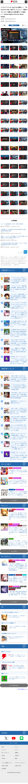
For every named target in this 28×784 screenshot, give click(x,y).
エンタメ (4, 749)
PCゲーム (8, 258)
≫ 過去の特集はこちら (22, 689)
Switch (3, 755)
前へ (5, 25)
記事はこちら (14, 25)
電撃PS (16, 752)
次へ (23, 25)
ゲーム (10, 257)
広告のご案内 (5, 765)
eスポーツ (17, 258)
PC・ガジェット (5, 752)
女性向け (17, 755)
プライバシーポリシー (20, 762)
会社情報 (4, 768)
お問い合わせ (18, 765)
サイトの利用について (7, 762)
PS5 (22, 257)
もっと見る (13, 500)
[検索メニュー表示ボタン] (2, 2)
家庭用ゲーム (17, 257)
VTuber (3, 758)
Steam (12, 258)
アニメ (16, 749)
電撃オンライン (4, 257)
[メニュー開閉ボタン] (26, 2)
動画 (16, 758)
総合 (3, 746)
